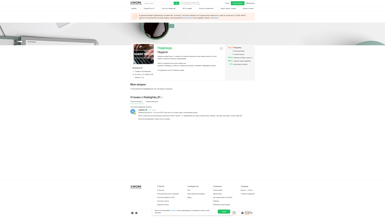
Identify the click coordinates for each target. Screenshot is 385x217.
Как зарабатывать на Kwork (222, 197)
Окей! (224, 211)
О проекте (160, 190)
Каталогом (188, 18)
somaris (141, 110)
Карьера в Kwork (163, 204)
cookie (173, 210)
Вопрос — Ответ (247, 190)
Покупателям (217, 190)
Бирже (215, 18)
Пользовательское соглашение (168, 194)
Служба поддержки (248, 194)
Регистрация (237, 3)
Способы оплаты (163, 201)
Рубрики (216, 201)
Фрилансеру (250, 3)
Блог (189, 190)
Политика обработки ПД (165, 197)
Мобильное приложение (221, 204)
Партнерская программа (196, 194)
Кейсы (189, 197)
